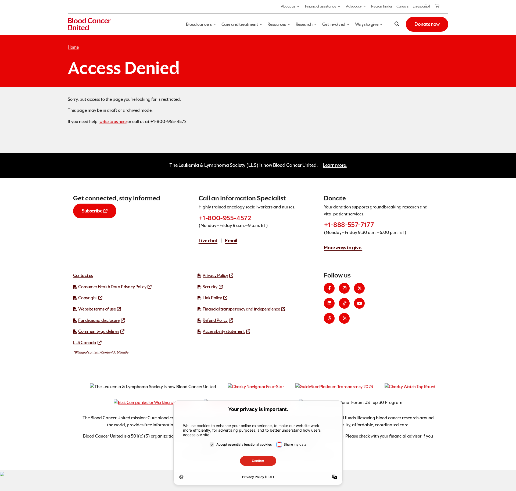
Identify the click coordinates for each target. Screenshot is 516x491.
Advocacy (354, 6)
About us (288, 6)
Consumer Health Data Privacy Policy (112, 287)
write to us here (113, 121)
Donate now (427, 24)
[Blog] (344, 318)
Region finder (381, 6)
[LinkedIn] (329, 303)
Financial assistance (320, 6)
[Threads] (329, 318)
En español (421, 6)
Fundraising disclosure (98, 320)
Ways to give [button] (366, 24)
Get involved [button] (333, 24)
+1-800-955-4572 (225, 218)
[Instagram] (344, 288)
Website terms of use (97, 309)
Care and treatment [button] (239, 24)
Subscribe (92, 211)
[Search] (397, 24)
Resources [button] (276, 24)
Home (73, 47)
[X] (359, 288)
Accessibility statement (224, 331)
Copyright (87, 298)
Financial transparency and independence (241, 309)
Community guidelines (98, 331)
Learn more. (335, 165)
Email (231, 240)
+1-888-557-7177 (349, 225)
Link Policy (212, 298)
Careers (402, 6)
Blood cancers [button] (199, 24)
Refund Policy (215, 320)
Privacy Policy (215, 275)
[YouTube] (359, 303)
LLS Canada (84, 342)
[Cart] (437, 6)
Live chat (208, 240)
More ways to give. (343, 247)
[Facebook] (329, 288)
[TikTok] (344, 303)
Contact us (83, 275)
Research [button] (304, 24)
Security (210, 287)
